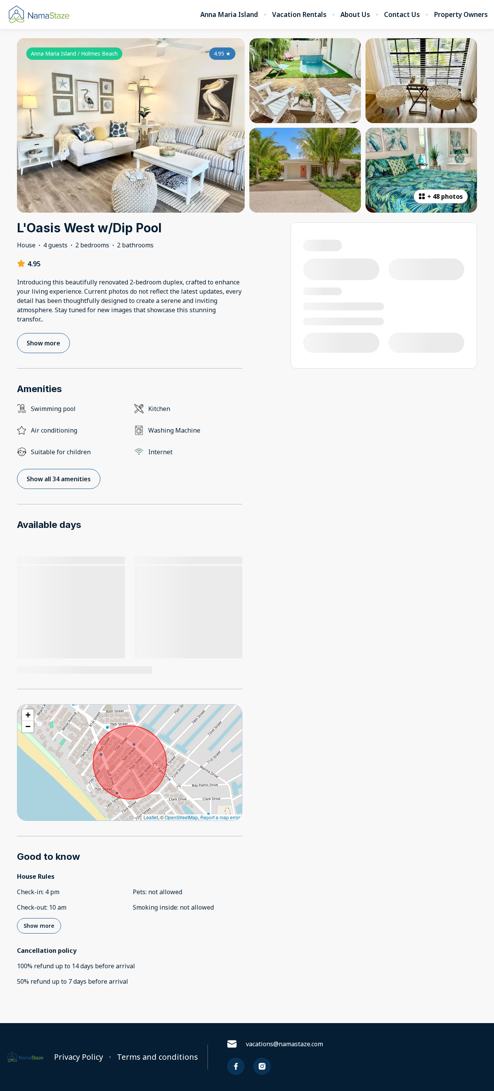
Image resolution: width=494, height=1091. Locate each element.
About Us (355, 15)
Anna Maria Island (229, 15)
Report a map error (220, 817)
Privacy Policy (78, 1057)
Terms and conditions (157, 1057)
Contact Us (402, 15)
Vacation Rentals (299, 15)
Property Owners (461, 15)
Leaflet (151, 817)
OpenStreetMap (181, 817)
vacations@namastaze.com (284, 1044)
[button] (28, 715)
